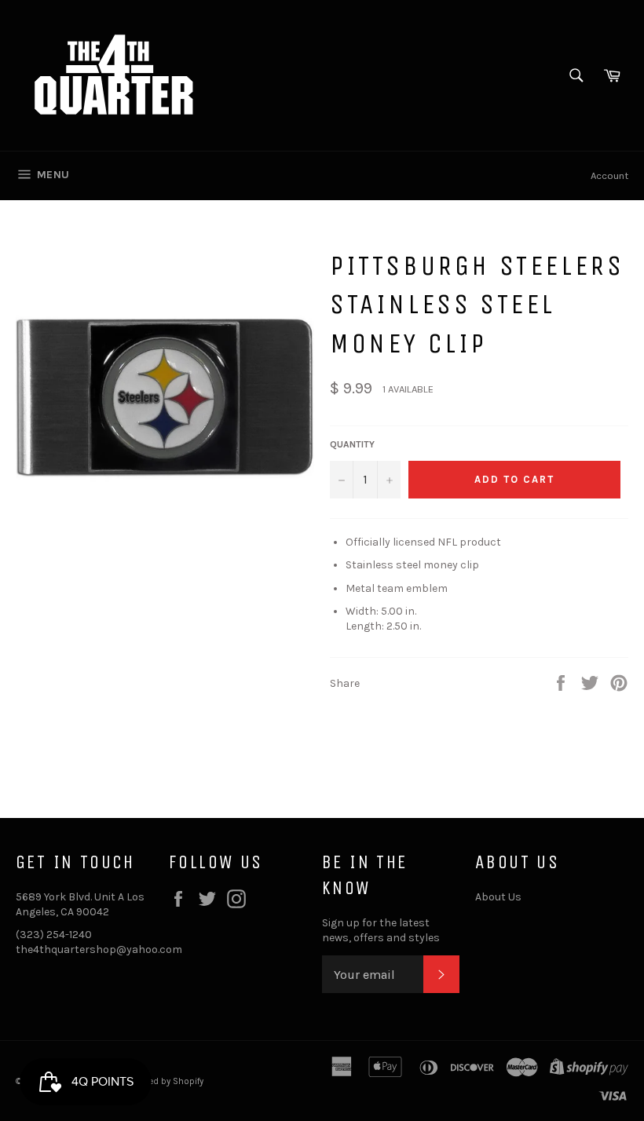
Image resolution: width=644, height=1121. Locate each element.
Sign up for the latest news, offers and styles (381, 930)
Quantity (352, 444)
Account (609, 175)
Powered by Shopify (163, 1081)
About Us (498, 897)
